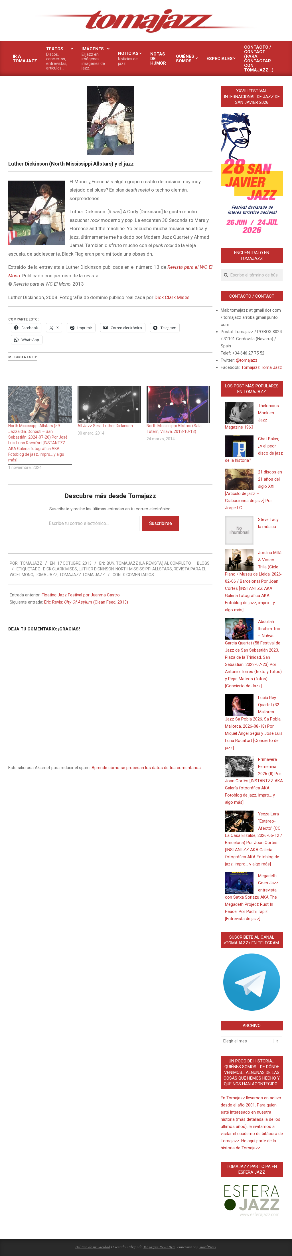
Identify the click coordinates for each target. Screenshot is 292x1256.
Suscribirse (160, 523)
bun (110, 563)
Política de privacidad (92, 1246)
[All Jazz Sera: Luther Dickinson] (109, 404)
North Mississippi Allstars (143, 569)
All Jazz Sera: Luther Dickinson (105, 425)
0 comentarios (138, 574)
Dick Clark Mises (172, 297)
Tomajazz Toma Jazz (82, 574)
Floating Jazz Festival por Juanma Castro (81, 595)
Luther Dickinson (96, 569)
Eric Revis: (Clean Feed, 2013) (86, 602)
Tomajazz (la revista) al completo (153, 563)
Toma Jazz (46, 574)
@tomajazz (246, 360)
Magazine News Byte (159, 1246)
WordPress (207, 1246)
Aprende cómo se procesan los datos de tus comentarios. (147, 767)
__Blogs (201, 563)
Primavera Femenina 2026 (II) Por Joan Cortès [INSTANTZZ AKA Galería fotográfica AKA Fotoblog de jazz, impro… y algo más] (254, 781)
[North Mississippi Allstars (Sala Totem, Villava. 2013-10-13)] (178, 404)
